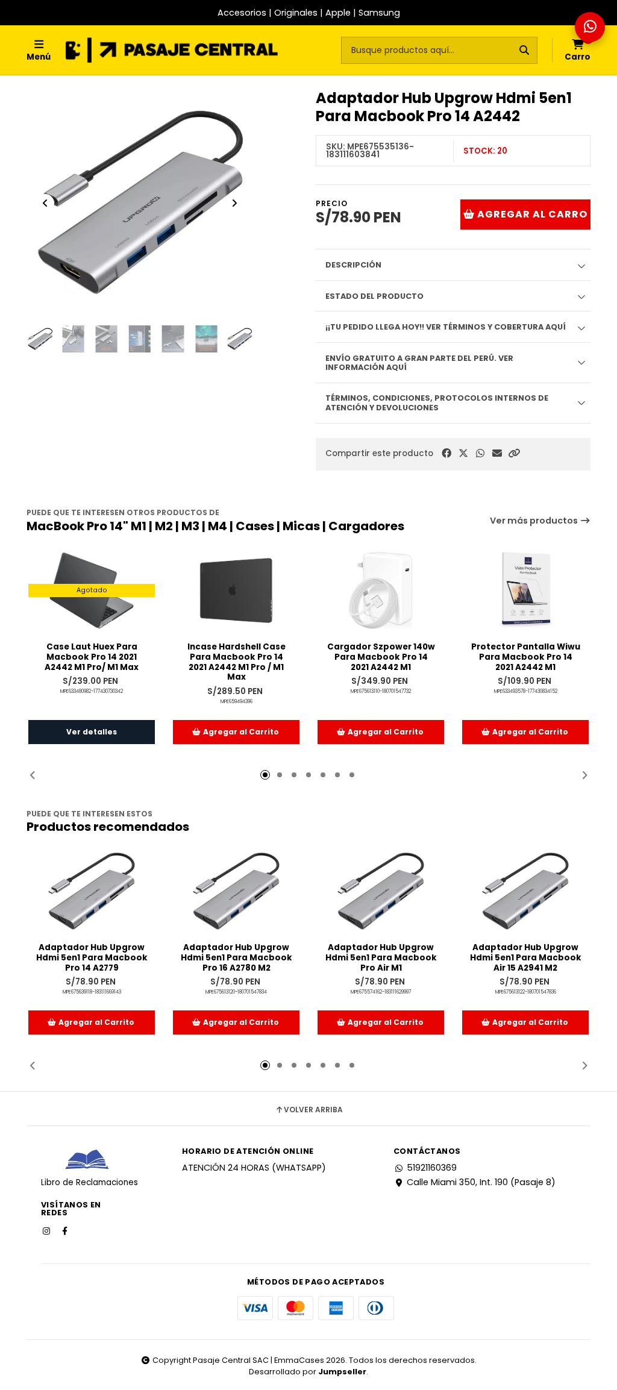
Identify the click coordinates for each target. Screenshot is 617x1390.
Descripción (353, 265)
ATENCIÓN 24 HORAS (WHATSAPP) (254, 1167)
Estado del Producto (374, 296)
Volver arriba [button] (313, 1109)
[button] (514, 453)
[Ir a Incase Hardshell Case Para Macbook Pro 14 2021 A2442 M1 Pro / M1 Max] (236, 590)
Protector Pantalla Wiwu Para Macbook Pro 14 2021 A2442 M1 (525, 657)
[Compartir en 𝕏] (463, 453)
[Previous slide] (45, 203)
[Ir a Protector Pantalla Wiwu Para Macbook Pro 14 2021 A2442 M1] (525, 590)
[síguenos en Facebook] (65, 1230)
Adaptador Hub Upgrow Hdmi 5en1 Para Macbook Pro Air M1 (381, 958)
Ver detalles (91, 732)
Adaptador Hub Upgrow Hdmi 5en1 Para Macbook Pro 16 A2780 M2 (236, 958)
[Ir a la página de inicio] (171, 50)
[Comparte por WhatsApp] (480, 453)
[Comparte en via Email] (497, 453)
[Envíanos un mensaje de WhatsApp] (590, 27)
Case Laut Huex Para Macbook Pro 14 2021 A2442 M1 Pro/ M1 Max (92, 657)
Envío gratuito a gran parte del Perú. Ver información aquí (419, 362)
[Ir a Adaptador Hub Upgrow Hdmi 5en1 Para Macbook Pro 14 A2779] (91, 891)
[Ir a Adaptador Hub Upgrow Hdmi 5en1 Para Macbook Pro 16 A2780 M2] (236, 891)
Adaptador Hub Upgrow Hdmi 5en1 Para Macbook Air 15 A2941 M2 (525, 958)
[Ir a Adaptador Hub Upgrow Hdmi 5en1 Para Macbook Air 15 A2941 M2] (525, 891)
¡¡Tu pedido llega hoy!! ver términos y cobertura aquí (445, 327)
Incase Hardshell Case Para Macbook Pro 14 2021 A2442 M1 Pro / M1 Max (236, 662)
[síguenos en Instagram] (47, 1230)
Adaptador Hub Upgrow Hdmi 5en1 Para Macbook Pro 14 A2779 (92, 958)
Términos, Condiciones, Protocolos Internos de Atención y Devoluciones (436, 402)
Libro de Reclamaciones (89, 1182)
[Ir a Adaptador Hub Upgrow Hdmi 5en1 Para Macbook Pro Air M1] (381, 891)
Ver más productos (535, 520)
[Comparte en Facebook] (446, 453)
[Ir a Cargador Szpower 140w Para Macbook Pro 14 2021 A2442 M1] (381, 590)
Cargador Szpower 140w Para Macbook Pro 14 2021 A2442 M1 (381, 657)
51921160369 (432, 1167)
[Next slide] (234, 203)
